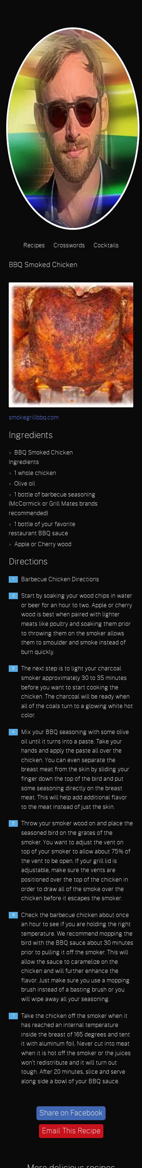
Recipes (34, 245)
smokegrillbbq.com (34, 418)
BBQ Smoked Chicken (43, 265)
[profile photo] (71, 130)
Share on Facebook (71, 1113)
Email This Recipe (71, 1131)
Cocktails (106, 245)
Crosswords (69, 245)
